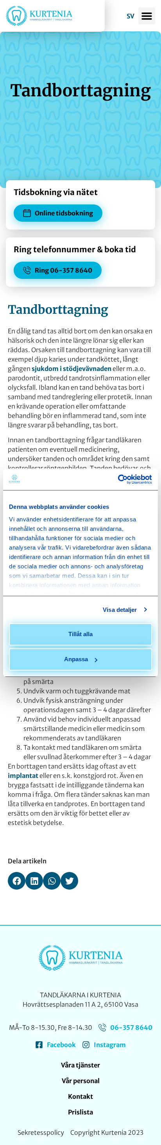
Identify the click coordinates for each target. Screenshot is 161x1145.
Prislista (80, 1112)
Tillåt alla (80, 634)
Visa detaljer (120, 609)
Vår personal (81, 1081)
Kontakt (80, 1096)
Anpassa (76, 659)
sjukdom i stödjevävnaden (71, 369)
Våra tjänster (80, 1065)
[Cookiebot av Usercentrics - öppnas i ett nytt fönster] (118, 479)
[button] (147, 16)
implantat (23, 776)
